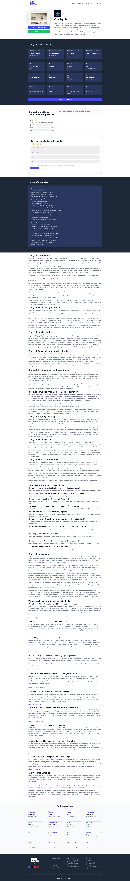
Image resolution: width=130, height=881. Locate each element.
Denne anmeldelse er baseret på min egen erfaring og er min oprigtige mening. (54, 165)
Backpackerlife (52, 835)
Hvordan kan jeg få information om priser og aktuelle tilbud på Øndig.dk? (47, 214)
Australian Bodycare (72, 845)
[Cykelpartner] (93, 812)
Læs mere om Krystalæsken (35, 754)
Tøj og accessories (90, 847)
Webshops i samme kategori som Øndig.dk (42, 224)
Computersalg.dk (52, 824)
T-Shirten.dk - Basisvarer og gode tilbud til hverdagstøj (43, 228)
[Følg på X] (32, 867)
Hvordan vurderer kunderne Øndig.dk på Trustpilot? (43, 208)
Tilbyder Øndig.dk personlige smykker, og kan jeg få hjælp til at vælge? (47, 210)
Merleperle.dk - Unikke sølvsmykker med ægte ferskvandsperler (45, 237)
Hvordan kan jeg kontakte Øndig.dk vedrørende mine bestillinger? (46, 205)
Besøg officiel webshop (38, 27)
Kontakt (97, 3)
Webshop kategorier (77, 3)
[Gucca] (74, 812)
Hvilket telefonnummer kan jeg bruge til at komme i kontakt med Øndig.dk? (47, 215)
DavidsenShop (51, 845)
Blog (92, 3)
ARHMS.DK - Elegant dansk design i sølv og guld (42, 238)
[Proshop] (36, 822)
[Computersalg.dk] (55, 822)
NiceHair (50, 814)
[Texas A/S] (74, 833)
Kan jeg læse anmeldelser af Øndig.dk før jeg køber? (43, 221)
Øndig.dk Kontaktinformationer (39, 201)
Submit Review (35, 168)
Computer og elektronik (33, 816)
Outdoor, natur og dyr (53, 836)
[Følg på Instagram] (35, 867)
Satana (30, 835)
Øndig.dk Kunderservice (37, 190)
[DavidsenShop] (55, 843)
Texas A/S (69, 835)
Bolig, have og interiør (72, 836)
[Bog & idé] (74, 822)
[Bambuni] (93, 843)
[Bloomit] (36, 843)
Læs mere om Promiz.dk (34, 704)
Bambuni (88, 845)
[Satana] (36, 833)
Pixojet (88, 835)
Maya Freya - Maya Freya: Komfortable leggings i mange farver (45, 226)
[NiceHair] (55, 812)
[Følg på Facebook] (29, 867)
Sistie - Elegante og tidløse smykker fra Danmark (42, 230)
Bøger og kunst (70, 826)
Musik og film (89, 860)
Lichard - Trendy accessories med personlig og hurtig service (45, 231)
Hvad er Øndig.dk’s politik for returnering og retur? (42, 212)
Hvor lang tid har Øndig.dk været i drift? (40, 217)
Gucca (69, 814)
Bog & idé (69, 824)
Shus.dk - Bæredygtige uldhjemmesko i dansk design (43, 242)
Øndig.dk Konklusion (36, 223)
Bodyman (88, 824)
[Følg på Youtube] (38, 867)
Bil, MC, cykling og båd (91, 816)
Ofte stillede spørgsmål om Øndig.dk (40, 203)
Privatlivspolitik (55, 867)
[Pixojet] (93, 833)
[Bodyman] (93, 822)
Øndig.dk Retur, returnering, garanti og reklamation (44, 196)
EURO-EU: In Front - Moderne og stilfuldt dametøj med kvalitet (45, 233)
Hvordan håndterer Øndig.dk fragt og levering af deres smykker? (45, 219)
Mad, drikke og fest (91, 859)
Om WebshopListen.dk (37, 244)
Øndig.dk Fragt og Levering (38, 198)
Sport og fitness (90, 826)
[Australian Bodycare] (74, 843)
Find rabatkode (39, 31)
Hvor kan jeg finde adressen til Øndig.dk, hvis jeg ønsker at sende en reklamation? (49, 207)
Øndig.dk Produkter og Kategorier (39, 189)
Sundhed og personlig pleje (54, 816)
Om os (87, 3)
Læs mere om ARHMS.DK (34, 738)
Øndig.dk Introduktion (36, 187)
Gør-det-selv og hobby (53, 847)
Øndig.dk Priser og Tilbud (37, 200)
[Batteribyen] (36, 812)
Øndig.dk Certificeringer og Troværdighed (41, 194)
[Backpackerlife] (55, 833)
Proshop (30, 824)
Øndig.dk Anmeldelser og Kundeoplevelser (42, 192)
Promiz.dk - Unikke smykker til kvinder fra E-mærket (43, 235)
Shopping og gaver (71, 816)
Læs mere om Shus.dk (34, 769)
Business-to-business (72, 865)
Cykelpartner (89, 814)
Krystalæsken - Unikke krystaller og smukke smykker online (44, 240)
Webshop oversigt (55, 858)
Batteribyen (31, 814)
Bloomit (30, 845)
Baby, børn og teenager (73, 859)
